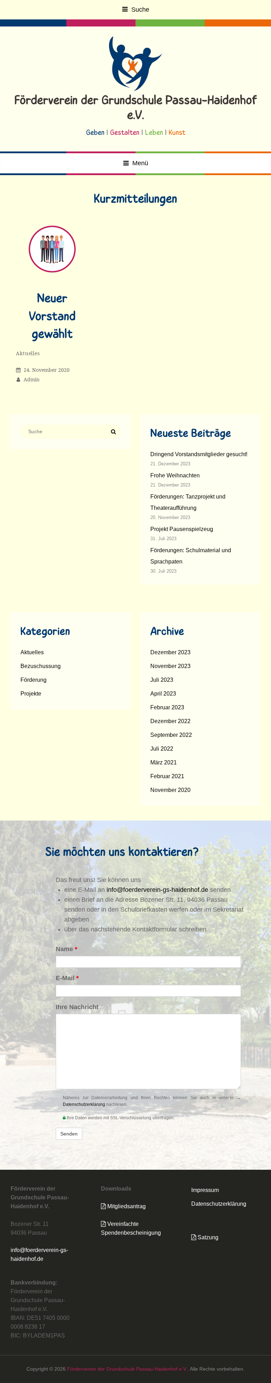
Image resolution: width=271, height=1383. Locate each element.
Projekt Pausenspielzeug (181, 529)
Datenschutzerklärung (84, 1104)
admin (32, 379)
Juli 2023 (161, 680)
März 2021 (163, 762)
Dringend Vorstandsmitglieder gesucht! (198, 454)
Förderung (33, 680)
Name (66, 949)
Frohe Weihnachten (175, 475)
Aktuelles (28, 353)
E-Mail (67, 978)
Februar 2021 (167, 776)
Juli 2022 (161, 749)
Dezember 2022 (170, 721)
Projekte (30, 694)
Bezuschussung (40, 666)
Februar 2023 (167, 707)
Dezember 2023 (170, 652)
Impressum (205, 1190)
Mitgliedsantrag (126, 1206)
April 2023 (163, 694)
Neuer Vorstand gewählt (52, 317)
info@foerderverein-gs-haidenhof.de (157, 889)
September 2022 (171, 735)
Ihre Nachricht (77, 1007)
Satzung (207, 1237)
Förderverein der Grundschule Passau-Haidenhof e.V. (127, 1369)
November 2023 (170, 666)
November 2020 (170, 790)
